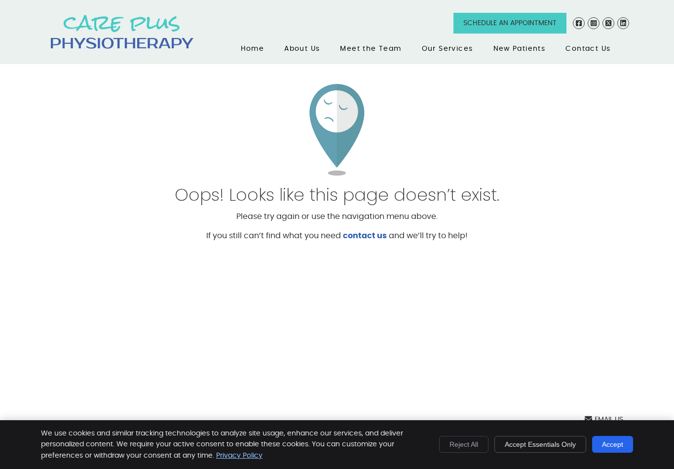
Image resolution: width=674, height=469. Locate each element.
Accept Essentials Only (540, 444)
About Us (302, 48)
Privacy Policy (239, 455)
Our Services (447, 48)
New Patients (519, 48)
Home (252, 48)
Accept (612, 444)
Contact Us (587, 48)
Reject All (463, 444)
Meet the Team (370, 48)
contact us (365, 236)
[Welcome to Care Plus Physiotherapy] (122, 46)
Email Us (609, 419)
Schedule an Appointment (510, 23)
